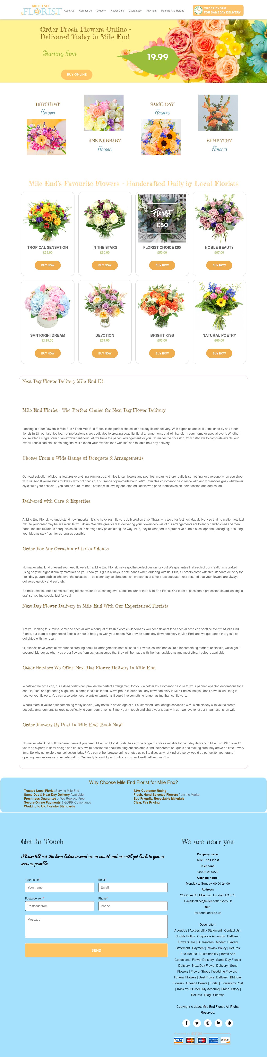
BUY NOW (47, 265)
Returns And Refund (172, 10)
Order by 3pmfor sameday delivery (222, 10)
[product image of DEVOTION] (105, 306)
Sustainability (208, 953)
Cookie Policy (185, 936)
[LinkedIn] (218, 1023)
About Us (69, 10)
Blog (207, 995)
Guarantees (135, 10)
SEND (96, 950)
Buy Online (77, 74)
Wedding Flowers (224, 971)
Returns (196, 995)
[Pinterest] (229, 1023)
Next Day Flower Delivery (210, 965)
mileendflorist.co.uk (207, 912)
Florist (214, 983)
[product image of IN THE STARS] (105, 218)
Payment (151, 10)
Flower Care (117, 10)
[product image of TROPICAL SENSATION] (47, 218)
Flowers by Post (232, 983)
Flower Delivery (203, 959)
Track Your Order (188, 989)
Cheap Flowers (196, 983)
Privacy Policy (217, 948)
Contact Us (85, 10)
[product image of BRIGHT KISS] (162, 306)
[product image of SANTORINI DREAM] (47, 306)
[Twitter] (197, 1023)
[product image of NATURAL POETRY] (219, 306)
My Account (210, 989)
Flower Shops (200, 971)
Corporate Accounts (211, 936)
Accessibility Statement (206, 930)
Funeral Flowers (185, 977)
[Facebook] (186, 1023)
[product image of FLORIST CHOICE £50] (162, 218)
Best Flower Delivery (213, 977)
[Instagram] (208, 1023)
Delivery (101, 10)
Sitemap (219, 995)
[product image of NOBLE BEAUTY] (219, 218)
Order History (230, 989)
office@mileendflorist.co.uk (213, 901)
